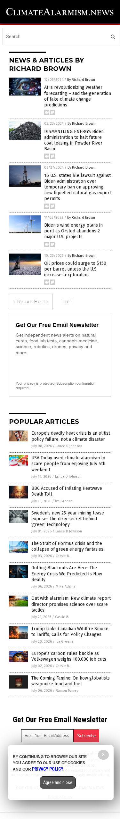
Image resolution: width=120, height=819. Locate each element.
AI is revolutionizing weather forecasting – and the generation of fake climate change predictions (77, 96)
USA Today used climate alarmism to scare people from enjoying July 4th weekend (68, 463)
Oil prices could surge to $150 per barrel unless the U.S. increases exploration (75, 269)
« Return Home (30, 302)
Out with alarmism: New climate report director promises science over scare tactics (71, 604)
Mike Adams (65, 586)
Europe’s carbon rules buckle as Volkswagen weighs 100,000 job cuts (68, 656)
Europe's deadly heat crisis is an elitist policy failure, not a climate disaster (70, 436)
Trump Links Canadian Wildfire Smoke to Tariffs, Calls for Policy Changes (69, 631)
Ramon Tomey (67, 691)
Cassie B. (63, 556)
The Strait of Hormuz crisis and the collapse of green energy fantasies (67, 546)
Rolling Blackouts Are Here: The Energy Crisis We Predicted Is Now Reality (66, 573)
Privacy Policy (47, 769)
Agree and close (57, 782)
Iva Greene (64, 501)
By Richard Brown (81, 80)
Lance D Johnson (69, 446)
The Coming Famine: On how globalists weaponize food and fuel (70, 681)
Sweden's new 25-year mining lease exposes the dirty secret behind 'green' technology (67, 518)
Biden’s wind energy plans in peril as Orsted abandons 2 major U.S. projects (73, 230)
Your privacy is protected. (35, 383)
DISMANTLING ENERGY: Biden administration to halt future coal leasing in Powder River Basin (74, 140)
